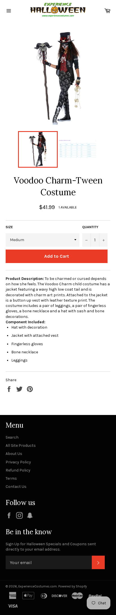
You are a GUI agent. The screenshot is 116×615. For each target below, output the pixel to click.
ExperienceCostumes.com (37, 586)
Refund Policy (18, 470)
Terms (11, 478)
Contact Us (16, 486)
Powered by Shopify (72, 586)
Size (9, 227)
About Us (14, 453)
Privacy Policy (18, 462)
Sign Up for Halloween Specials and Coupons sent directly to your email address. (51, 547)
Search (12, 437)
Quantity (90, 227)
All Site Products (21, 445)
